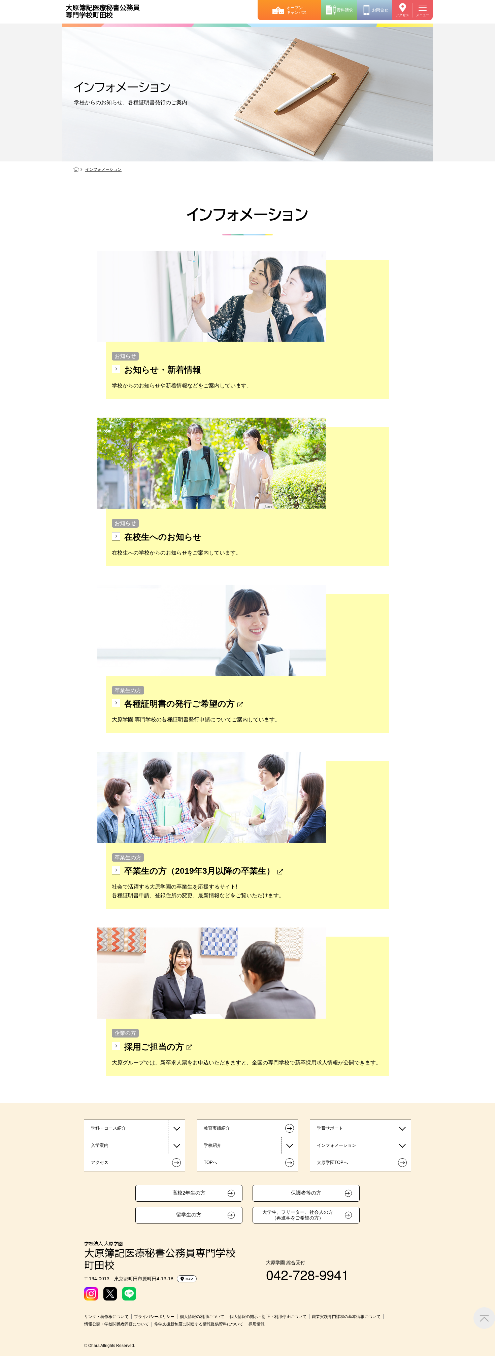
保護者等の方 (306, 1193)
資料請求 (345, 10)
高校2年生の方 (188, 1193)
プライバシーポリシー (154, 1316)
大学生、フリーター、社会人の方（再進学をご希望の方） (297, 1214)
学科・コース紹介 (108, 1128)
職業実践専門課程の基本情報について (346, 1316)
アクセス (402, 15)
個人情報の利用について (202, 1316)
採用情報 (257, 1324)
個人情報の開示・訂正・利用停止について (268, 1316)
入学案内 (99, 1145)
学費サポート (330, 1128)
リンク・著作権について (106, 1316)
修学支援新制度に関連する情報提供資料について (198, 1324)
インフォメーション (336, 1145)
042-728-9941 (307, 1274)
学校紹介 (212, 1145)
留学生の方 (188, 1214)
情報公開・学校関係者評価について (116, 1324)
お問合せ (380, 10)
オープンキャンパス (297, 10)
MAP (189, 1279)
